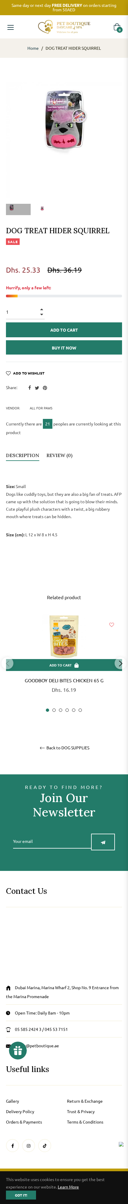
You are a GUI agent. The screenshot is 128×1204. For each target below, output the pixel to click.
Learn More (68, 1186)
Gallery (12, 1101)
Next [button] (121, 663)
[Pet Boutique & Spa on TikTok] (44, 1145)
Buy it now (64, 347)
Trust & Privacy (81, 1111)
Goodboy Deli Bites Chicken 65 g (64, 680)
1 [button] (47, 710)
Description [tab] (22, 455)
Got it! (21, 1195)
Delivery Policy (20, 1111)
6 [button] (80, 710)
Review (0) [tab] (60, 455)
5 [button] (73, 710)
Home (33, 48)
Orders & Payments (24, 1121)
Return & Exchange (85, 1101)
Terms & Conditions (85, 1121)
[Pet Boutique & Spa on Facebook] (12, 1145)
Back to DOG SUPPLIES (67, 747)
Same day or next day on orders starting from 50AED (64, 7)
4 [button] (67, 710)
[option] (64, 663)
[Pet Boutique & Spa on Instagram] (28, 1145)
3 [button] (60, 710)
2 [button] (54, 710)
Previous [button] (7, 663)
